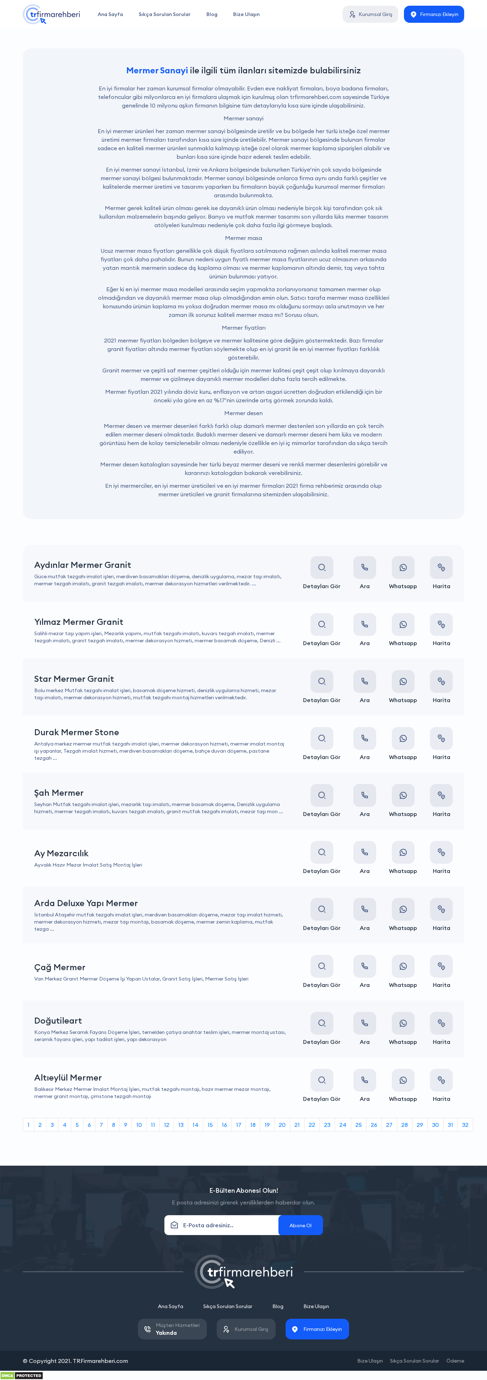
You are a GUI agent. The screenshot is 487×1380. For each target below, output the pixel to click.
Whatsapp (403, 586)
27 (389, 1124)
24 (343, 1124)
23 (327, 1124)
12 (166, 1124)
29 (420, 1124)
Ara (365, 586)
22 (312, 1124)
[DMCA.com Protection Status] (21, 1375)
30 (435, 1124)
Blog (211, 14)
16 (224, 1124)
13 (181, 1124)
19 (267, 1124)
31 (450, 1124)
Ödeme (455, 1361)
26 (374, 1124)
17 (238, 1124)
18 (253, 1124)
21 (297, 1124)
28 (404, 1124)
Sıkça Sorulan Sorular (165, 14)
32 (465, 1124)
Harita (441, 586)
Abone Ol (300, 1225)
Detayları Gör (321, 586)
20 (282, 1124)
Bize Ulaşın (246, 14)
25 (358, 1124)
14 (196, 1124)
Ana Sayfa (110, 14)
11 (153, 1124)
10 (139, 1124)
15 (210, 1124)
